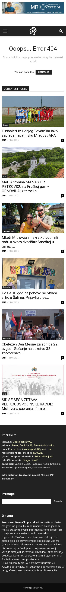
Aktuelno (7, 287)
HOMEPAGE (43, 72)
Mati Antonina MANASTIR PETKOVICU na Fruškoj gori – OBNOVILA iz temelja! (26, 186)
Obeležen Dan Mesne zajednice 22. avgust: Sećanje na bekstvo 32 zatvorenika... (30, 348)
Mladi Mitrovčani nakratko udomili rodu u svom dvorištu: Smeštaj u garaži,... (30, 241)
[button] (61, 31)
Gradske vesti (9, 231)
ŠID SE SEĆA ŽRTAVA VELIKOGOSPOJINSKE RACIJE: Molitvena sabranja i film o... (27, 404)
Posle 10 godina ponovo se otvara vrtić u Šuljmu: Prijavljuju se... (29, 295)
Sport (5, 125)
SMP (4, 140)
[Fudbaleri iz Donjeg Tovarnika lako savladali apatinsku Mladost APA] (33, 111)
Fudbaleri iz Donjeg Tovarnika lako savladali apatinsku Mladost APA (30, 133)
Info (4, 176)
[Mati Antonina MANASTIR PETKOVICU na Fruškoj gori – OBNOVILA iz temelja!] (33, 162)
